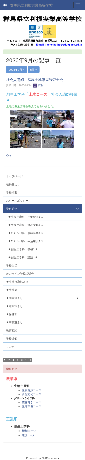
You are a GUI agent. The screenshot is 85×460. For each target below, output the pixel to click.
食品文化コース (31, 394)
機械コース (29, 430)
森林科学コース (31, 402)
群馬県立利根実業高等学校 (31, 5)
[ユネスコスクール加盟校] (36, 30)
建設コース (28, 435)
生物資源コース (31, 390)
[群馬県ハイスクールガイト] (49, 30)
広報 (40, 85)
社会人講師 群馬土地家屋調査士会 (34, 79)
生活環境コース (31, 406)
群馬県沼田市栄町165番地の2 (40, 40)
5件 (32, 69)
